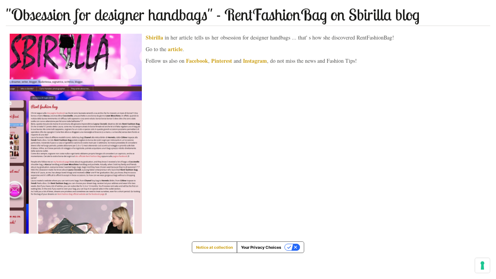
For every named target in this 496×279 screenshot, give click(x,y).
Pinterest (221, 61)
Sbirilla (154, 37)
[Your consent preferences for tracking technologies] (482, 265)
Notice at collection (214, 247)
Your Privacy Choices (261, 247)
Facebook (197, 61)
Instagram (255, 61)
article (175, 49)
